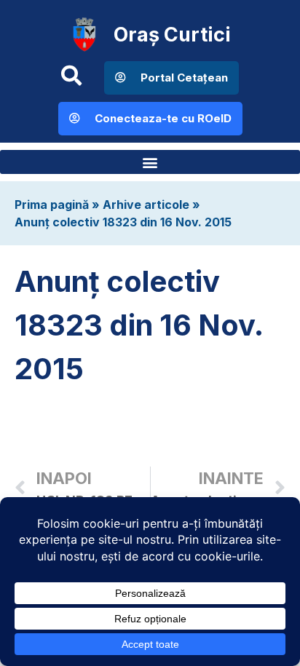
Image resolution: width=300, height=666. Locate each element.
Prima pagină (52, 204)
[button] (150, 162)
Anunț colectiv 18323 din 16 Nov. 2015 (123, 222)
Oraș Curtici (172, 35)
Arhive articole (146, 204)
